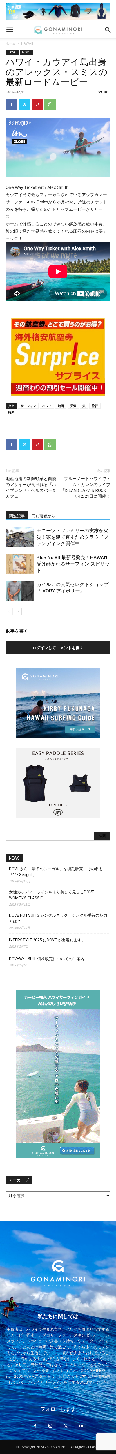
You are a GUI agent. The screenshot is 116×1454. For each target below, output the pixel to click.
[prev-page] (9, 611)
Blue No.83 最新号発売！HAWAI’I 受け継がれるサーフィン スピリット (73, 564)
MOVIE (26, 52)
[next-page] (18, 611)
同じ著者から (43, 516)
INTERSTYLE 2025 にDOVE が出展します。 (47, 940)
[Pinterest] (37, 104)
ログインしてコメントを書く (58, 647)
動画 (61, 406)
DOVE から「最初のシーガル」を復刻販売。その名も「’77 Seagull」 (56, 872)
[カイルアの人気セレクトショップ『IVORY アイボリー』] (20, 591)
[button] (10, 30)
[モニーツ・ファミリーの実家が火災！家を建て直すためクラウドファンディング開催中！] (20, 537)
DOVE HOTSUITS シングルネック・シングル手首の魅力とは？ (58, 918)
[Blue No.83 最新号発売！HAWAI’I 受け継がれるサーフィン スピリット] (20, 564)
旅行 (95, 406)
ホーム (11, 43)
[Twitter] (24, 104)
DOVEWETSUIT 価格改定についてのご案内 (46, 959)
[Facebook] (11, 104)
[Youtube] (80, 1426)
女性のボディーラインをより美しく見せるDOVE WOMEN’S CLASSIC (51, 895)
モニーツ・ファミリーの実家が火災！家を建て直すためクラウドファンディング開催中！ (72, 537)
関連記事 (17, 516)
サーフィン (28, 406)
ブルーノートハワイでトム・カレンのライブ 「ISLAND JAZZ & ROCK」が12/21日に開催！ (85, 487)
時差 (11, 412)
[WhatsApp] (50, 104)
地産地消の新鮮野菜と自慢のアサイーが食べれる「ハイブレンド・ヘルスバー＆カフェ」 (31, 487)
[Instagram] (50, 1426)
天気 (73, 406)
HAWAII (27, 43)
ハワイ (47, 406)
